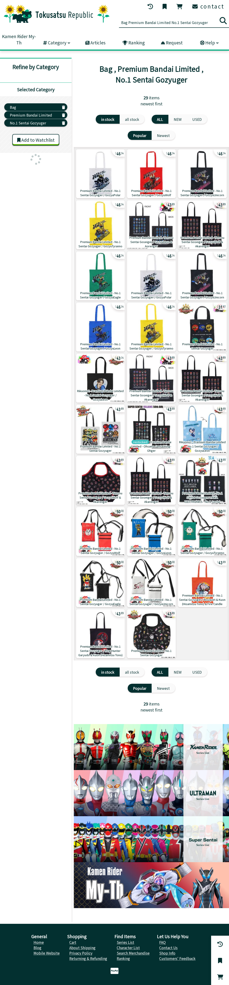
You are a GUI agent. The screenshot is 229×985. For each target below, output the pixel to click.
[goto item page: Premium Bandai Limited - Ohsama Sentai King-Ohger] (151, 429)
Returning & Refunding (88, 958)
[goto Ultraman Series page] (151, 793)
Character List (128, 947)
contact (211, 6)
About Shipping (82, 947)
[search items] (223, 20)
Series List (125, 942)
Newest (163, 135)
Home (39, 942)
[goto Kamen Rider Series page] (151, 747)
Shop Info (167, 953)
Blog (37, 947)
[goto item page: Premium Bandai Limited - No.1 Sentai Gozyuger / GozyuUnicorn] (202, 173)
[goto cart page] (180, 6)
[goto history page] (150, 6)
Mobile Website (47, 953)
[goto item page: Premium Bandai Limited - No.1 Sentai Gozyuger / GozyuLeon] (100, 327)
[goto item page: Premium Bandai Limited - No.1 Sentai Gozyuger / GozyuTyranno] (100, 224)
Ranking (136, 42)
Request (174, 42)
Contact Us (168, 947)
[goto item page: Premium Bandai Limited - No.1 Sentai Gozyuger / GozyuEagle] (100, 276)
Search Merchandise (133, 953)
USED (197, 119)
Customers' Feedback (177, 958)
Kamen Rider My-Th (19, 39)
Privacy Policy (80, 953)
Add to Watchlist (37, 140)
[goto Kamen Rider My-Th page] (151, 885)
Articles (97, 42)
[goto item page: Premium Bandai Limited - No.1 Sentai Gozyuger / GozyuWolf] (151, 173)
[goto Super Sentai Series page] (151, 839)
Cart (72, 942)
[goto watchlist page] (165, 6)
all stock (132, 119)
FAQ (162, 942)
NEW (178, 119)
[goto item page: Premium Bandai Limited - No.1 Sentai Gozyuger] (202, 327)
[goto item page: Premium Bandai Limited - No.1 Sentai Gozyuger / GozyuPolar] (100, 173)
